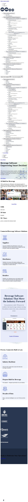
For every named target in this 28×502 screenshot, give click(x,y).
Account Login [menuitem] (9, 487)
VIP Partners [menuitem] (8, 482)
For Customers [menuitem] (6, 486)
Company (9, 140)
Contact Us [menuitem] (8, 485)
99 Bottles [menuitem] (8, 494)
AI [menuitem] (3, 479)
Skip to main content (5, 1)
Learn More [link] (14, 204)
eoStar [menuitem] (7, 493)
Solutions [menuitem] (5, 478)
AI (7, 80)
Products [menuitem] (5, 476)
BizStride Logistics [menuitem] (10, 492)
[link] (7, 11)
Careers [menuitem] (7, 483)
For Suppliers (12, 89)
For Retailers (12, 124)
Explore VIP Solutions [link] (14, 336)
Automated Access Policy (18, 496)
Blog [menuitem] (7, 481)
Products (9, 86)
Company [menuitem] (5, 480)
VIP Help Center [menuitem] (9, 488)
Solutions (9, 131)
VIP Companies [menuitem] (6, 489)
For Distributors (12, 105)
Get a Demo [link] (5, 152)
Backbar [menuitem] (7, 491)
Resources (9, 146)
